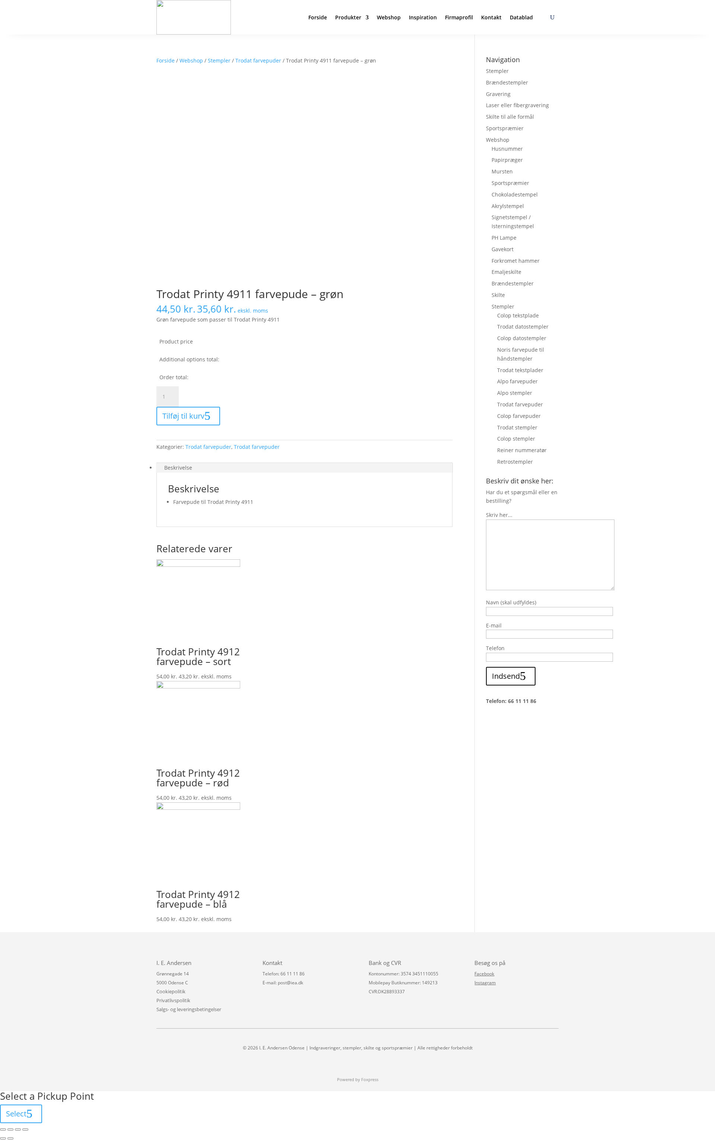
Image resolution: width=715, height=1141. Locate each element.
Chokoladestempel (515, 194)
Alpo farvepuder (517, 381)
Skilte (498, 294)
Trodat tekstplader (520, 370)
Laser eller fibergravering (517, 105)
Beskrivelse (178, 467)
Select (16, 1114)
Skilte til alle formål (510, 116)
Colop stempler (516, 438)
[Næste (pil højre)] (10, 1138)
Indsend (506, 676)
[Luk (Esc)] (3, 1129)
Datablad (521, 17)
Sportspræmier (505, 128)
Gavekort (503, 249)
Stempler (219, 60)
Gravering (498, 94)
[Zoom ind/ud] (25, 1129)
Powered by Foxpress (357, 1079)
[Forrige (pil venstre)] (3, 1138)
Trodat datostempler (523, 326)
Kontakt (491, 17)
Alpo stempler (514, 392)
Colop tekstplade (518, 315)
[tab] (304, 468)
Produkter (348, 17)
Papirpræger (507, 159)
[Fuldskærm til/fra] (18, 1129)
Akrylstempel (508, 206)
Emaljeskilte (506, 271)
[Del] (10, 1129)
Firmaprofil (459, 17)
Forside (317, 17)
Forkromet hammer (516, 260)
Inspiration (423, 17)
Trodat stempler (517, 427)
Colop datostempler (521, 338)
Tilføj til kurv (183, 416)
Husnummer (507, 148)
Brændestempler (507, 82)
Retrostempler (515, 461)
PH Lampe (504, 237)
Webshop (389, 17)
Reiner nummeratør (522, 450)
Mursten (502, 171)
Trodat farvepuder (258, 60)
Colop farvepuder (519, 415)
